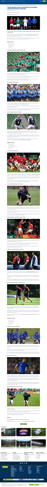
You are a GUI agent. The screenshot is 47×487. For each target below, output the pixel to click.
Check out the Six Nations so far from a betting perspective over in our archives (18, 419)
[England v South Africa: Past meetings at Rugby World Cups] (38, 443)
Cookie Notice (19, 485)
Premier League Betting (16, 455)
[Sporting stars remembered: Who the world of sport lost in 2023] (8, 432)
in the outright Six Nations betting (30, 35)
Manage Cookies (42, 484)
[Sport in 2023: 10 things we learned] (23, 432)
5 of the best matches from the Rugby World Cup (8, 448)
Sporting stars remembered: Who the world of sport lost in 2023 (8, 437)
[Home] (7, 5)
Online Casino (39, 455)
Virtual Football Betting (16, 459)
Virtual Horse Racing (4, 459)
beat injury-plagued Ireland (31, 271)
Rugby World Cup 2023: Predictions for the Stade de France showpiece (38, 437)
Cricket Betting (27, 460)
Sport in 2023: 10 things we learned (21, 436)
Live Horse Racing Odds (4, 458)
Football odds (15, 454)
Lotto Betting (26, 455)
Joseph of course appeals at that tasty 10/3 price (28, 314)
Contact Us (5, 466)
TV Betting (26, 459)
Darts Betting (27, 458)
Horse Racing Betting (4, 455)
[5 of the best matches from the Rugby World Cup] (8, 443)
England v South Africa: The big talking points (23, 448)
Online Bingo (38, 454)
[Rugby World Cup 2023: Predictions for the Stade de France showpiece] (38, 432)
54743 (31, 482)
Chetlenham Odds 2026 (4, 454)
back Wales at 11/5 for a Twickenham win (29, 421)
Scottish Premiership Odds (16, 458)
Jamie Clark (8, 14)
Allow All (31, 484)
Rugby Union (11, 5)
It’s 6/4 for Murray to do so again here (25, 139)
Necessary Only (37, 484)
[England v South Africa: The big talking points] (23, 443)
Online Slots (38, 458)
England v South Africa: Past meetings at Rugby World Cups (38, 448)
